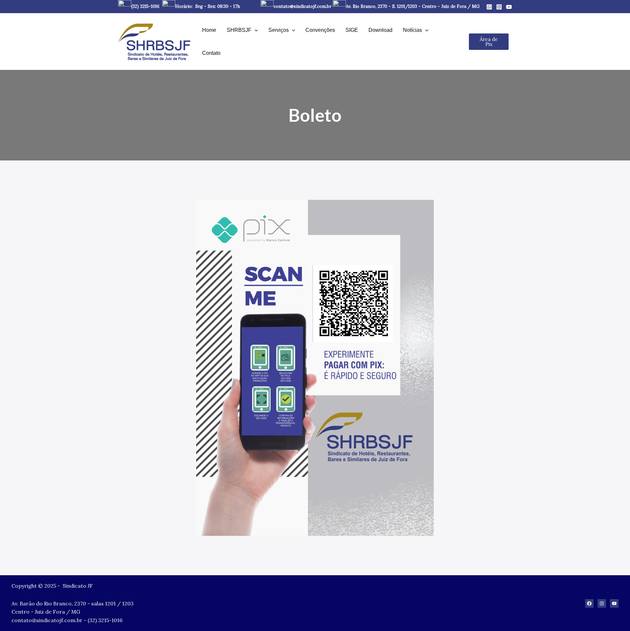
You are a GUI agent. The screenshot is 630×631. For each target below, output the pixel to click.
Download (380, 30)
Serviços (278, 30)
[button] (254, 30)
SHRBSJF (239, 30)
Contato (211, 53)
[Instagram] (499, 7)
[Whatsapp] (489, 7)
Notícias (412, 30)
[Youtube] (509, 7)
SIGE (352, 30)
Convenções (320, 30)
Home (209, 30)
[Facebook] (589, 603)
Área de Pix (489, 41)
